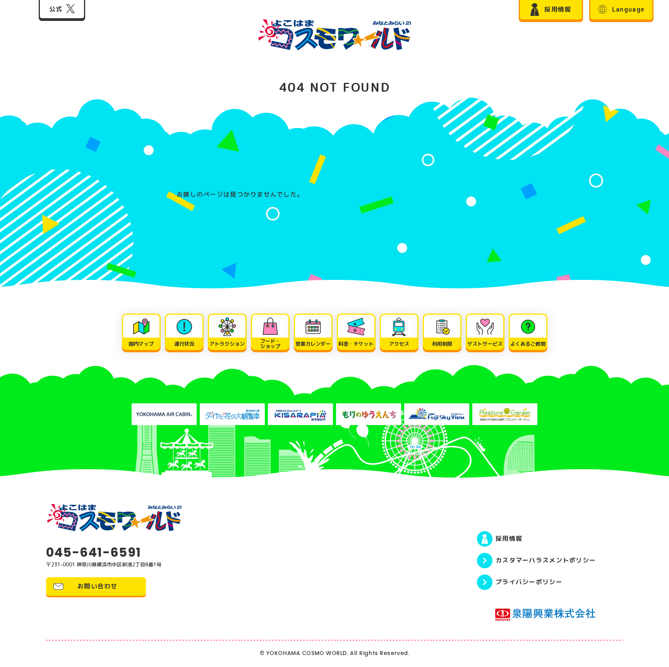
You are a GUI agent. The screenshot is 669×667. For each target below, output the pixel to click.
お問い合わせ (97, 586)
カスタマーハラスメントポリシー (546, 560)
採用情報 (509, 538)
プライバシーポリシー (529, 582)
